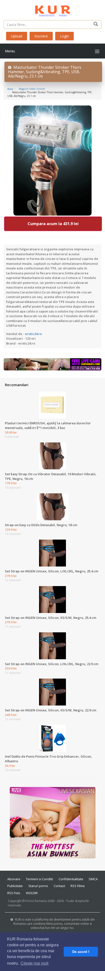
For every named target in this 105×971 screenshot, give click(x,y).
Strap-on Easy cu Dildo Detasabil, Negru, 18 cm (41, 525)
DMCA (93, 879)
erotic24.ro (33, 334)
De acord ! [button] (80, 952)
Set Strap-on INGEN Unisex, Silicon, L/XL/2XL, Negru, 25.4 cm (51, 571)
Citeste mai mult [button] (34, 963)
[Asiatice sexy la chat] (52, 822)
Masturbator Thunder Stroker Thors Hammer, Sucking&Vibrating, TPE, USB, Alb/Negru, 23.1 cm (44, 72)
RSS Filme (78, 886)
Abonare (13, 879)
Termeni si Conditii (39, 879)
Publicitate (15, 886)
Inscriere (41, 36)
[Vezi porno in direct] (52, 364)
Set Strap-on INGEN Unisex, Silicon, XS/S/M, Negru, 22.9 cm (50, 710)
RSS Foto (13, 893)
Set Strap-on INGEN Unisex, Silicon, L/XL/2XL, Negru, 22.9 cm (51, 664)
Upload (16, 36)
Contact (59, 886)
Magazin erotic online (32, 89)
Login (64, 36)
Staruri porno (38, 886)
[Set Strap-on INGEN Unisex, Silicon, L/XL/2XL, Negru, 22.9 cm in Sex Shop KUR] (52, 645)
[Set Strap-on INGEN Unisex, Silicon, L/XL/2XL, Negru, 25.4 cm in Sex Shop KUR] (52, 553)
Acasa (10, 89)
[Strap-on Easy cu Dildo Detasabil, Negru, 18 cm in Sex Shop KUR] (52, 506)
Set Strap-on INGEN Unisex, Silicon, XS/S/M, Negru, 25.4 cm (50, 617)
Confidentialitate (71, 879)
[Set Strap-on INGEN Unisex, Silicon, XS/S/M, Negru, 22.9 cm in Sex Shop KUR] (52, 692)
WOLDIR (32, 893)
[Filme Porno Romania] (52, 10)
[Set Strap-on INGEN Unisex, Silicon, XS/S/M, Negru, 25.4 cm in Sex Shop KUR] (52, 599)
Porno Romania (36, 901)
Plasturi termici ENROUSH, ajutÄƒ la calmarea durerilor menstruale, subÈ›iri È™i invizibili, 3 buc (48, 425)
